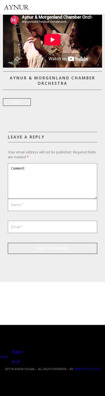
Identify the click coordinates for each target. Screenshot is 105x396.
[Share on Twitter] (15, 110)
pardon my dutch (87, 369)
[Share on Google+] (24, 110)
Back (17, 102)
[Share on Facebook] (7, 110)
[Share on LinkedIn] (33, 110)
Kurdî (15, 361)
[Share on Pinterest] (41, 110)
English (17, 351)
